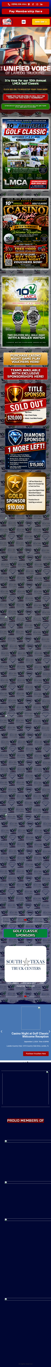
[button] (24, 22)
